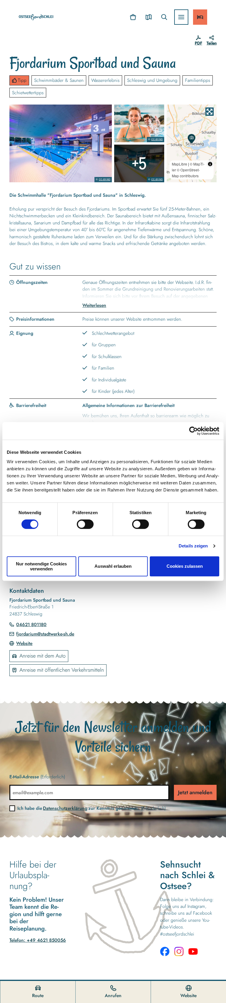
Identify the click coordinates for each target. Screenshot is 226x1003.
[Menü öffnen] (181, 17)
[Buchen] (200, 17)
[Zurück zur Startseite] (36, 17)
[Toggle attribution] (210, 164)
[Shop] (133, 17)
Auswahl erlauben (113, 566)
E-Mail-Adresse (37, 776)
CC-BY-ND (104, 179)
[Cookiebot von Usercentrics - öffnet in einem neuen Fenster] (193, 430)
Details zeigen (193, 545)
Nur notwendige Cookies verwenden (41, 566)
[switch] (85, 524)
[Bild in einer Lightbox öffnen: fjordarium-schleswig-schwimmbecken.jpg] (139, 163)
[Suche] (164, 17)
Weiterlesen (94, 305)
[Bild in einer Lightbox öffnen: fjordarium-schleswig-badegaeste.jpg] (139, 123)
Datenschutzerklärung (65, 808)
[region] (192, 143)
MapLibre (179, 163)
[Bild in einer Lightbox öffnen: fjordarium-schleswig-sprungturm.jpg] (60, 143)
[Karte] (148, 17)
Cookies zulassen (185, 566)
